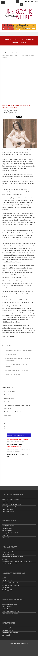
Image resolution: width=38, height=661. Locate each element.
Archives (24, 42)
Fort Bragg (5, 587)
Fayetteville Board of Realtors (11, 585)
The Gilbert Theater (8, 511)
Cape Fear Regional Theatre (10, 499)
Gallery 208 (15, 42)
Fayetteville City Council (9, 564)
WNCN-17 (5, 535)
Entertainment (30, 39)
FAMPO (4, 559)
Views (15, 39)
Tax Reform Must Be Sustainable (14, 412)
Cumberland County (8, 554)
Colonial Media (6, 528)
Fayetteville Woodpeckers (10, 633)
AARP (4, 578)
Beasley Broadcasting (8, 526)
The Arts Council (7, 509)
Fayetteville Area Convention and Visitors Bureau (17, 561)
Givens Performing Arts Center (11, 507)
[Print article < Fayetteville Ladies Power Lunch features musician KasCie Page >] (32, 111)
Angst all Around (9, 398)
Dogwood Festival (7, 630)
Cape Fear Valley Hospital (10, 583)
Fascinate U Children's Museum (11, 504)
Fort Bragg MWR (7, 590)
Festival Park (6, 635)
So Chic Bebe (6, 609)
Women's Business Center (10, 614)
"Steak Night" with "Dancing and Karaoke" (19, 452)
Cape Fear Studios (7, 502)
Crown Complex (7, 628)
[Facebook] (17, 1)
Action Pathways (7, 580)
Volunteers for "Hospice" (14, 440)
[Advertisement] (19, 79)
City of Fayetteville (8, 552)
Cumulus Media (7, 530)
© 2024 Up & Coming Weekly (19, 643)
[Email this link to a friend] (35, 111)
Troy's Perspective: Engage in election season (17, 405)
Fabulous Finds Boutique (9, 604)
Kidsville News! (7, 606)
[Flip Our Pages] (19, 27)
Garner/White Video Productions (12, 533)
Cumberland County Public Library (12, 556)
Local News (7, 39)
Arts (21, 39)
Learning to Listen (9, 391)
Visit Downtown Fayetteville (10, 611)
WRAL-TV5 (5, 538)
